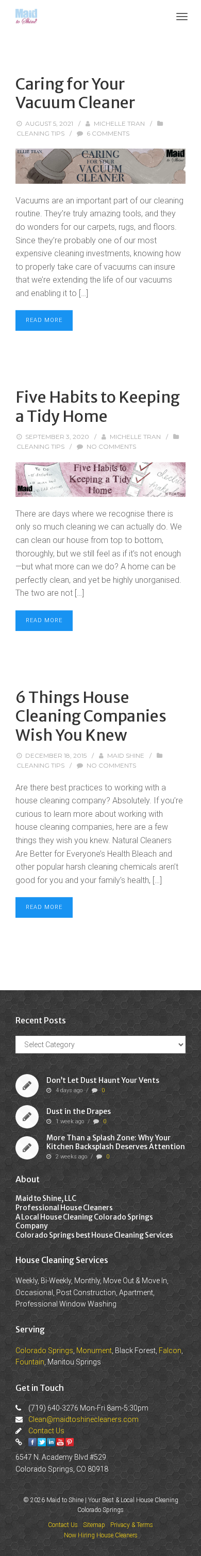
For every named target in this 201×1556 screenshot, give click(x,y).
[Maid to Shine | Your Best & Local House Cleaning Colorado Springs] (26, 16)
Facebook (32, 1442)
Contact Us (46, 1431)
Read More (44, 320)
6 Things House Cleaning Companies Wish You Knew (90, 716)
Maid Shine (125, 755)
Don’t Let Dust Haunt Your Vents (102, 1080)
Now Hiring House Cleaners (101, 1535)
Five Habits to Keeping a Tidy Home (97, 406)
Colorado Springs (44, 1350)
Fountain (29, 1362)
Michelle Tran (119, 123)
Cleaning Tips (40, 133)
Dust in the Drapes (78, 1111)
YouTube (60, 1442)
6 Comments (108, 133)
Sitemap (94, 1525)
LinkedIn (51, 1442)
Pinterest (69, 1442)
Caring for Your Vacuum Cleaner (75, 93)
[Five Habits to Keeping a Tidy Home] (100, 479)
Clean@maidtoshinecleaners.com (83, 1419)
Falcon (170, 1350)
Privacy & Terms (131, 1525)
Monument (94, 1350)
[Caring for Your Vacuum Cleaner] (100, 166)
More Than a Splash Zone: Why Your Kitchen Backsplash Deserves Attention (115, 1143)
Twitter (42, 1442)
